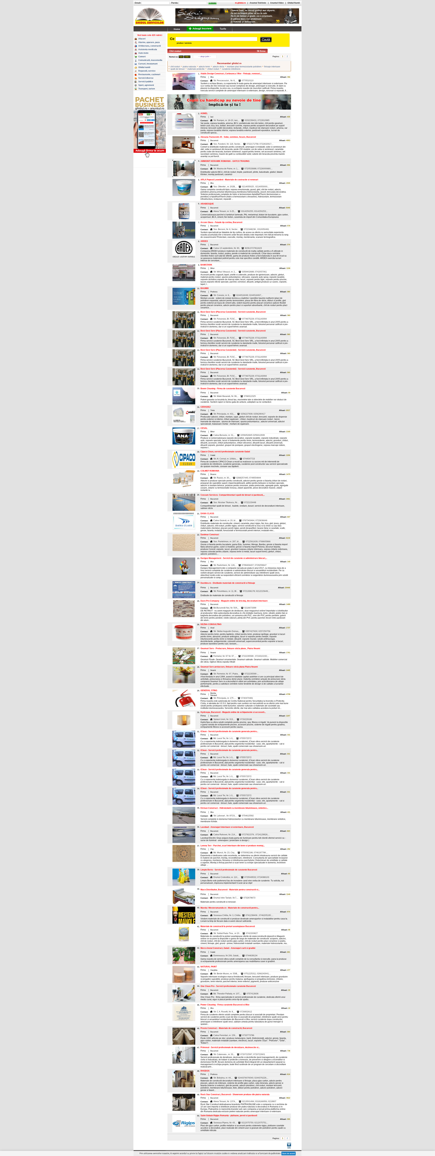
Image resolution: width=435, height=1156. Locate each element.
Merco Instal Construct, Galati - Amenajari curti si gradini (228, 948)
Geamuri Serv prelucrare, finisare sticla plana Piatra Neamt (229, 667)
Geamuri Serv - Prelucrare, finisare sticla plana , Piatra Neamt (230, 648)
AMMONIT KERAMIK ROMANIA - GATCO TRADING (225, 161)
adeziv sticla (218, 66)
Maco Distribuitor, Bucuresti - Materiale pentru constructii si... (230, 889)
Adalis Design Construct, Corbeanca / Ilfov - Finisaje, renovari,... (231, 73)
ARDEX (204, 241)
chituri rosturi (213, 69)
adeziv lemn (204, 66)
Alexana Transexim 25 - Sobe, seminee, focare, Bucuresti (228, 137)
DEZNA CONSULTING (211, 624)
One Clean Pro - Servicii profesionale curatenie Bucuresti (228, 986)
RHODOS (205, 1071)
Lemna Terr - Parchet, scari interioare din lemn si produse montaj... (233, 845)
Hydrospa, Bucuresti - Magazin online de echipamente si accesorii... (233, 712)
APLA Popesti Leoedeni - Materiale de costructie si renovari (229, 179)
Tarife (223, 28)
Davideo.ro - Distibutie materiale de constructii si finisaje (228, 583)
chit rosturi (175, 66)
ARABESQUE (207, 204)
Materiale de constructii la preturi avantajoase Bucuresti (228, 926)
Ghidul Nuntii (294, 3)
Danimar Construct (210, 534)
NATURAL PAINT (209, 966)
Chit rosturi (175, 51)
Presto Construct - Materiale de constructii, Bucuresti (226, 1028)
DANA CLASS (207, 513)
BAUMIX (205, 288)
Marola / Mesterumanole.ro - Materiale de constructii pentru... (230, 908)
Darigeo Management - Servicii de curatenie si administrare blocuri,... (234, 558)
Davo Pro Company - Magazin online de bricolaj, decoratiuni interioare (234, 601)
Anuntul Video (277, 3)
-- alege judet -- (204, 56)
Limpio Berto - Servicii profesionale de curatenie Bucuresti (229, 870)
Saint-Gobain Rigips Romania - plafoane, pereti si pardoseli (229, 1115)
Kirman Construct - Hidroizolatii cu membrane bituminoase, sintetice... (234, 808)
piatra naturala (189, 66)
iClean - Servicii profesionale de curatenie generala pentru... (229, 731)
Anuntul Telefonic (258, 3)
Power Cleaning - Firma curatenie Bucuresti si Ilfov (225, 1005)
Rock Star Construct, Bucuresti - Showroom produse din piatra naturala (235, 1094)
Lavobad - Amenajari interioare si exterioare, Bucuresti (227, 827)
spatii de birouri (177, 69)
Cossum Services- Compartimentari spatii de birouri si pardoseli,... (233, 495)
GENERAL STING (209, 690)
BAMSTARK (206, 265)
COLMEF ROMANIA (210, 471)
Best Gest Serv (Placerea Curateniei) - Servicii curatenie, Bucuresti (233, 312)
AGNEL (204, 113)
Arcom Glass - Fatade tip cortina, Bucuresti (221, 222)
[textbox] (216, 39)
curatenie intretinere (231, 69)
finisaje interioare (272, 66)
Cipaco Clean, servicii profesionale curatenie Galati (225, 451)
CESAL (204, 428)
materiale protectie (196, 69)
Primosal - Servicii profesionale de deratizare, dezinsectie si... (230, 1047)
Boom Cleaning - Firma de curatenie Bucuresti (223, 388)
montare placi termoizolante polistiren (244, 66)
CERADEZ (206, 407)
